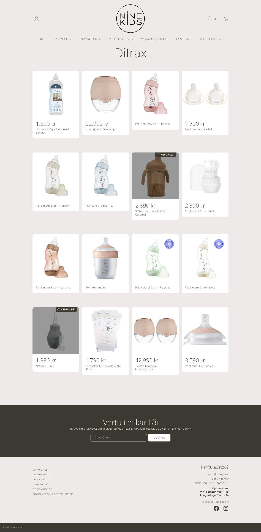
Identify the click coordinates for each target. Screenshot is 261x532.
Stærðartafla (41, 484)
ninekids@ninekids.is (216, 474)
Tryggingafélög (42, 489)
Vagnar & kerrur (153, 39)
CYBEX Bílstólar (119, 39)
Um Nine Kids (39, 469)
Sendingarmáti (41, 474)
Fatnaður (61, 39)
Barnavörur (88, 39)
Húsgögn (183, 39)
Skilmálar (38, 479)
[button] (215, 19)
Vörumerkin (209, 39)
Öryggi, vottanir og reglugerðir (52, 494)
